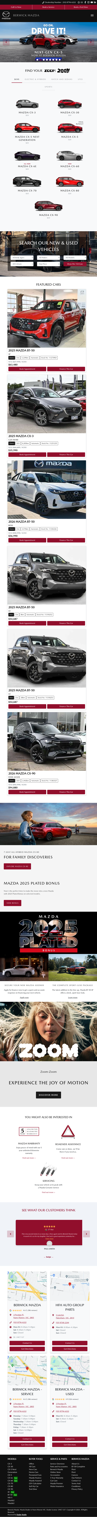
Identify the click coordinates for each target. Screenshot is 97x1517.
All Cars (32, 1466)
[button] (92, 15)
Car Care (53, 1481)
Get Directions (27, 1349)
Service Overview (57, 1464)
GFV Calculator (35, 1483)
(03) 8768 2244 (62, 1322)
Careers (75, 1475)
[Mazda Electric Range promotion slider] (60, 60)
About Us (75, 1464)
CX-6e (10, 1478)
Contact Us (27, 1343)
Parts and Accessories (59, 1466)
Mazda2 (11, 1500)
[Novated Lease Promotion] (48, 42)
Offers (31, 1464)
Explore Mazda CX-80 (17, 866)
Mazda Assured (35, 1481)
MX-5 (10, 1497)
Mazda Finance (35, 1478)
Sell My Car (33, 1486)
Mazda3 (11, 1503)
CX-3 (10, 1464)
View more (49, 1238)
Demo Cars (33, 1472)
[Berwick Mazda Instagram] (88, 2)
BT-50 (10, 1495)
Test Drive (33, 1489)
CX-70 (10, 1483)
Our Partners (77, 1478)
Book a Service (48, 7)
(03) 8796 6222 (69, 2)
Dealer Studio (22, 1515)
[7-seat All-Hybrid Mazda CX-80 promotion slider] (53, 60)
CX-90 (10, 1489)
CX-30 (10, 1466)
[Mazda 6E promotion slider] (47, 60)
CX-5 (10, 1475)
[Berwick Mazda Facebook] (85, 2)
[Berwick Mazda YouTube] (92, 2)
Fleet (74, 1472)
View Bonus (12, 903)
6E (9, 1492)
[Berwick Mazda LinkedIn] (95, 2)
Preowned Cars (35, 1475)
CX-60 (10, 1481)
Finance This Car (66, 369)
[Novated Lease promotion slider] (44, 60)
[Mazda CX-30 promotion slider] (56, 60)
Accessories (55, 1475)
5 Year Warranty (56, 1478)
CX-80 (10, 1486)
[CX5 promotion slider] (40, 60)
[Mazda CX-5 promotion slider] (50, 60)
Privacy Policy (77, 1489)
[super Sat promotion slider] (37, 60)
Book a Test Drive (81, 7)
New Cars (33, 1469)
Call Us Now (16, 7)
